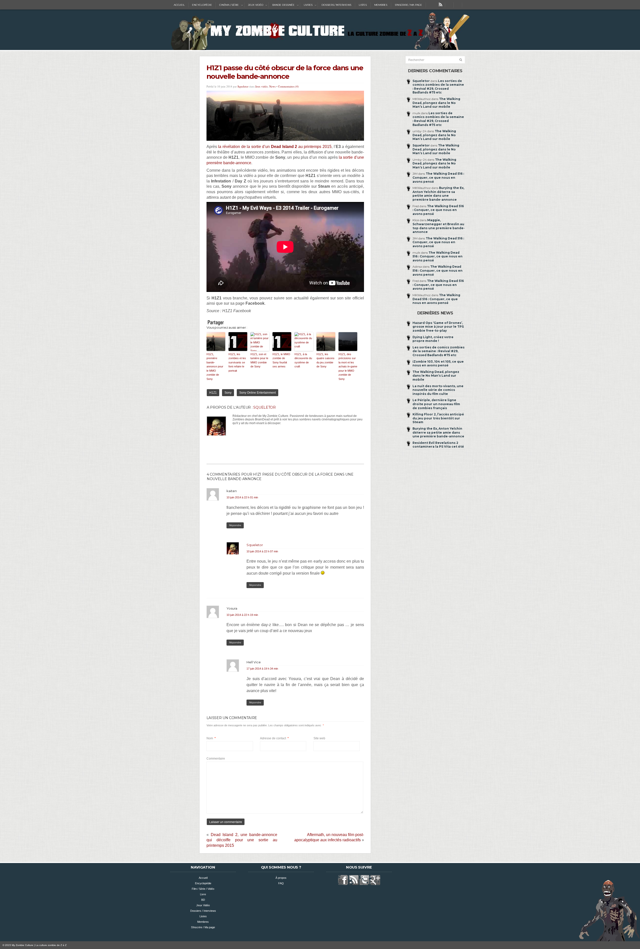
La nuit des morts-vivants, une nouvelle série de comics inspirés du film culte (438, 390)
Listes (363, 4)
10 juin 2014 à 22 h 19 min (242, 614)
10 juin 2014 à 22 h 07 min (262, 551)
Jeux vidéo (261, 86)
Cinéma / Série (227, 5)
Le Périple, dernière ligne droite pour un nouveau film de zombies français (436, 404)
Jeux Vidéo (253, 5)
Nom (211, 738)
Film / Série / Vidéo (203, 888)
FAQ (281, 883)
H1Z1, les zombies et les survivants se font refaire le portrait (237, 362)
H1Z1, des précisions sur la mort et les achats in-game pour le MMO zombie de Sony (347, 366)
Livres (306, 5)
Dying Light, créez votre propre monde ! (433, 339)
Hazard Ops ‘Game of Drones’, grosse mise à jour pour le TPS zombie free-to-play (438, 326)
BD (203, 899)
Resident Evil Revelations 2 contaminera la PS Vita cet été (438, 445)
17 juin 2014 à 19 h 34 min (262, 668)
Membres (380, 4)
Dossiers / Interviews (336, 4)
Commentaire (215, 758)
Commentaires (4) (288, 86)
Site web (319, 738)
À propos (281, 877)
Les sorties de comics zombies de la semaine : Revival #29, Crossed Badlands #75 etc (438, 86)
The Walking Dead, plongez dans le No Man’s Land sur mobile (436, 102)
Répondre (235, 525)
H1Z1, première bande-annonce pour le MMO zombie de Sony (214, 366)
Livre (203, 894)
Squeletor (243, 86)
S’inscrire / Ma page (408, 4)
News (272, 86)
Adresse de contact (274, 738)
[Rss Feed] (440, 5)
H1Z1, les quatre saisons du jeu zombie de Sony (325, 360)
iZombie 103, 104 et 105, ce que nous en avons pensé (438, 363)
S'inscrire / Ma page (203, 927)
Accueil (179, 4)
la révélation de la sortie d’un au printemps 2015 (275, 146)
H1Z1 (213, 392)
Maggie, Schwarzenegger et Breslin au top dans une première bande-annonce (438, 226)
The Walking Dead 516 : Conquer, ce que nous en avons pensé (438, 177)
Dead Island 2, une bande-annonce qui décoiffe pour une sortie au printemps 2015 (242, 840)
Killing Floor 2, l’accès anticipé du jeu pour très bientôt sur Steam (438, 418)
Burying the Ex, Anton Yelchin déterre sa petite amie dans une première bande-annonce (438, 193)
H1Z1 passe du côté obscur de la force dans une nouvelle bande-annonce (284, 71)
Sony (228, 392)
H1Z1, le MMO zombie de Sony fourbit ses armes (281, 360)
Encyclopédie (202, 4)
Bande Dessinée (281, 5)
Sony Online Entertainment (257, 392)
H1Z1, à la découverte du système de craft (303, 360)
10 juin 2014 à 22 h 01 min (242, 497)
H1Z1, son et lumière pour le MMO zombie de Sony (259, 360)
